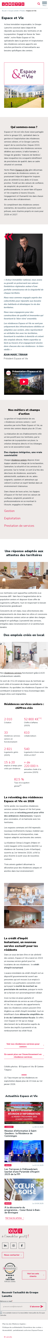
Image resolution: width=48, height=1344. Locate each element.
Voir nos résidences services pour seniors (23, 1045)
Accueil (4, 11)
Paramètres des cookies (32, 1327)
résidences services (13, 673)
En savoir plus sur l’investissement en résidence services (23, 1055)
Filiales (22, 11)
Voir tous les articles (13, 1218)
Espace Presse (37, 1330)
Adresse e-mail (6, 1301)
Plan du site (6, 1324)
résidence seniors (19, 460)
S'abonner (35, 1306)
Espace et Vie (21, 170)
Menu (44, 5)
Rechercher (38, 4)
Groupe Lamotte (13, 11)
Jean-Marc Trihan (15, 354)
